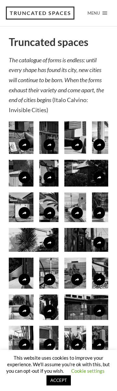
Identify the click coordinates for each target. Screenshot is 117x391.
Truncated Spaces (40, 13)
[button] (21, 137)
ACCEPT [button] (58, 380)
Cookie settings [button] (88, 371)
